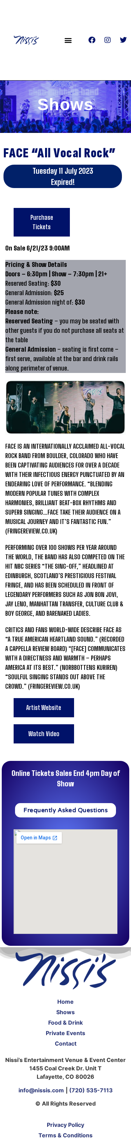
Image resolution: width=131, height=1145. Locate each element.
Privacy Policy (65, 1124)
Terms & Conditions (65, 1135)
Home (65, 1001)
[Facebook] (92, 40)
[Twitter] (123, 40)
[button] (68, 40)
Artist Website (43, 707)
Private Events (65, 1033)
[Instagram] (108, 40)
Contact (66, 1043)
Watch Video (43, 734)
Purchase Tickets (41, 222)
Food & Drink (65, 1022)
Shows (65, 1012)
